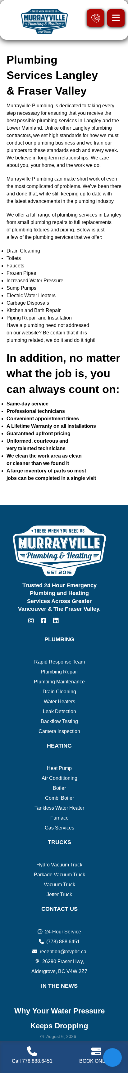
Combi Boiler (59, 798)
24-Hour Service (63, 931)
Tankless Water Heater (59, 808)
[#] (31, 621)
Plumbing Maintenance (59, 681)
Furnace (59, 817)
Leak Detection (59, 711)
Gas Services (59, 827)
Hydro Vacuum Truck (59, 864)
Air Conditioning (59, 778)
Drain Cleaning (59, 691)
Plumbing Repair (59, 671)
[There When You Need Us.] (44, 21)
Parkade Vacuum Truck (59, 874)
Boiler (59, 788)
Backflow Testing (59, 721)
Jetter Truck (59, 894)
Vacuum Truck (59, 884)
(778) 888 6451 (63, 941)
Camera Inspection (59, 731)
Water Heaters (59, 701)
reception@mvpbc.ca (63, 951)
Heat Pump (59, 768)
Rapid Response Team (59, 661)
